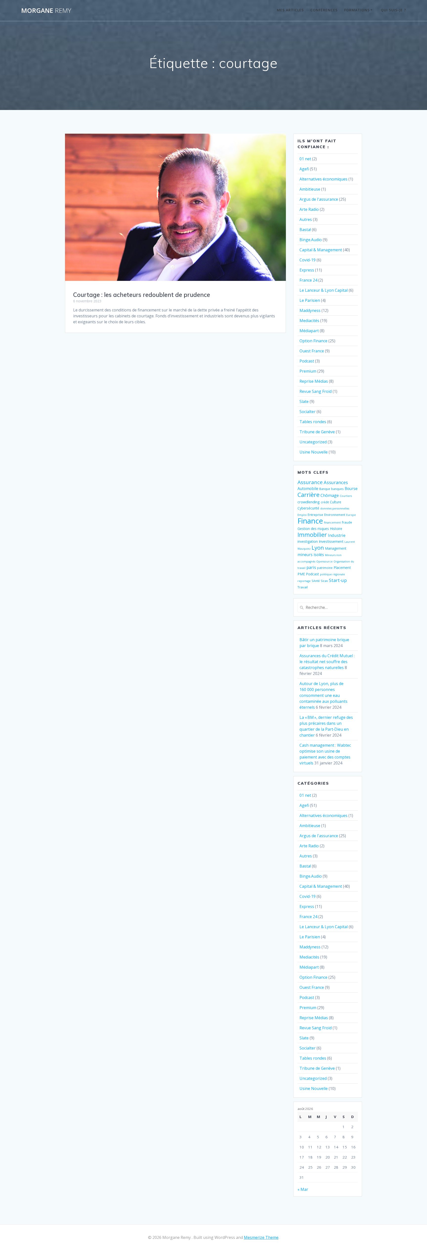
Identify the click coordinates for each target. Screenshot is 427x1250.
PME (301, 574)
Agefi (304, 169)
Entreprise (315, 514)
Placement (342, 567)
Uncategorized (313, 442)
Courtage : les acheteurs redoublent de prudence (141, 294)
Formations (357, 10)
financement (332, 522)
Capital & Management (320, 250)
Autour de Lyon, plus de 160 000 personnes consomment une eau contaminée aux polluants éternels (323, 695)
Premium (307, 371)
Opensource (324, 561)
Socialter (307, 411)
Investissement (331, 541)
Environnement (334, 515)
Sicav (324, 581)
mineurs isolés (311, 554)
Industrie (336, 535)
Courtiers (346, 496)
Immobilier (312, 535)
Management (335, 548)
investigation (308, 541)
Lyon (318, 547)
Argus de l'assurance (318, 199)
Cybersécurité (308, 508)
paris (311, 567)
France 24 (308, 280)
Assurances (336, 482)
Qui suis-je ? (393, 10)
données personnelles (334, 508)
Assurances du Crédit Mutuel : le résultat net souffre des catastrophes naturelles (327, 661)
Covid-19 (307, 260)
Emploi (302, 515)
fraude (347, 522)
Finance (310, 521)
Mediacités (309, 320)
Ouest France (311, 351)
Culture (335, 502)
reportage (304, 581)
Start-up (338, 580)
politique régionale (332, 574)
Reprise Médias (313, 381)
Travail (303, 587)
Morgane (46, 10)
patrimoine (325, 568)
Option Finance (313, 341)
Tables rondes (312, 421)
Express (306, 270)
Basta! (305, 229)
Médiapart (309, 330)
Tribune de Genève (317, 432)
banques (337, 489)
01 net (305, 159)
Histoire (336, 528)
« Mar (303, 1189)
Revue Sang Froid (315, 391)
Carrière (309, 494)
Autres (305, 219)
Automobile (308, 488)
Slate (304, 401)
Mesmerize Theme (261, 1237)
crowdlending (309, 501)
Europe (351, 515)
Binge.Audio (310, 239)
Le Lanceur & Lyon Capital (323, 290)
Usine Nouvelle (313, 452)
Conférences (324, 10)
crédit (325, 502)
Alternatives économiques (323, 179)
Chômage (329, 495)
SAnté (316, 581)
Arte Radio (309, 209)
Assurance (310, 482)
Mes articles (290, 10)
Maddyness (309, 310)
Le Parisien (309, 300)
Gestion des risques (313, 528)
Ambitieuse (309, 189)
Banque (324, 489)
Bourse (351, 488)
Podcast (306, 361)
